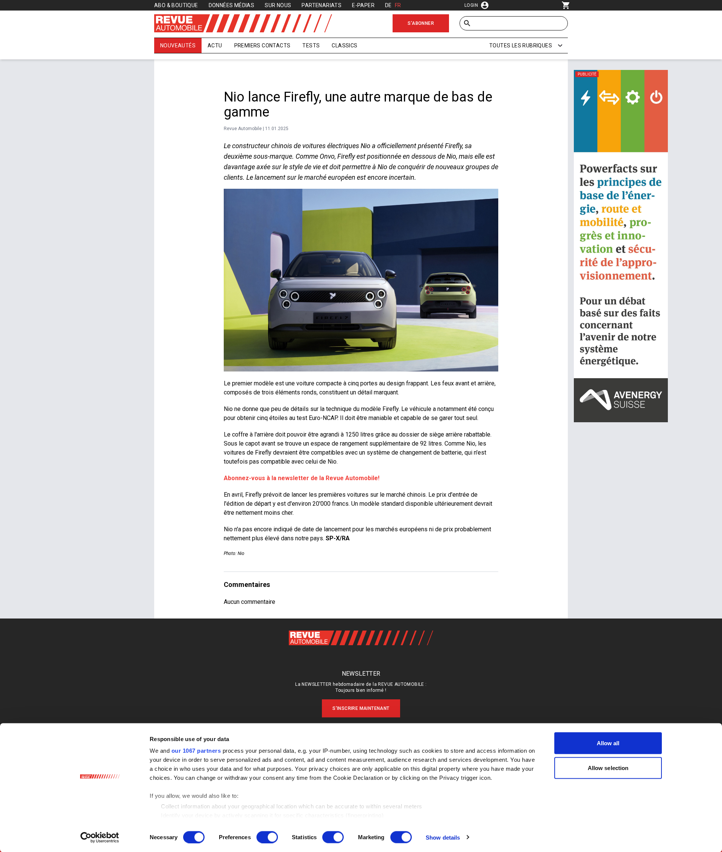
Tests (311, 45)
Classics (344, 45)
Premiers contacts (262, 45)
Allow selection (608, 767)
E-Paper (363, 5)
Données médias (232, 5)
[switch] (267, 837)
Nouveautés (178, 45)
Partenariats (321, 5)
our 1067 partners (196, 750)
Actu (215, 45)
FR (398, 5)
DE (388, 5)
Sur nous (278, 5)
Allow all (608, 743)
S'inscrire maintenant (360, 708)
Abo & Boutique (176, 5)
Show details (443, 837)
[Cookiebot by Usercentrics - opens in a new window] (100, 837)
